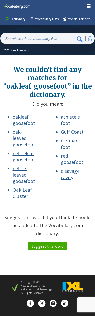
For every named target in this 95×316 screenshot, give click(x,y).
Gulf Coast (72, 132)
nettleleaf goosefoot (24, 156)
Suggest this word (48, 246)
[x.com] (42, 304)
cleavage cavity (70, 174)
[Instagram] (53, 304)
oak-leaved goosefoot (24, 138)
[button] (89, 6)
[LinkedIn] (64, 304)
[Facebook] (30, 304)
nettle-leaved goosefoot (24, 174)
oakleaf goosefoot (24, 120)
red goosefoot (72, 159)
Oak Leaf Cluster (22, 193)
